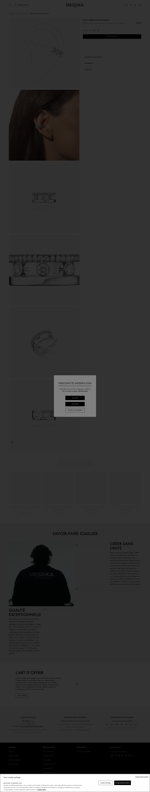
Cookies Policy (41, 790)
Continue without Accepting (141, 776)
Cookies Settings (105, 783)
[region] (75, 783)
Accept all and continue (122, 783)
